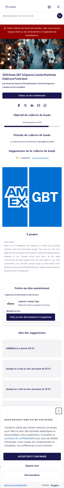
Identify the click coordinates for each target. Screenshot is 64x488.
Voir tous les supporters (40, 158)
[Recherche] (59, 15)
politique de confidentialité (19, 438)
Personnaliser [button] (32, 475)
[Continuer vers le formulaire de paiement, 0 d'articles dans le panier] (50, 7)
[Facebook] (18, 105)
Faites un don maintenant (32, 95)
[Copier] (45, 105)
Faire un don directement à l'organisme (30, 317)
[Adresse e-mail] (38, 105)
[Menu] (58, 7)
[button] (59, 411)
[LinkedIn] (32, 105)
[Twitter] (25, 105)
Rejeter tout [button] (32, 465)
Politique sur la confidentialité (15, 485)
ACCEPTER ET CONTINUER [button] (32, 456)
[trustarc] (55, 485)
